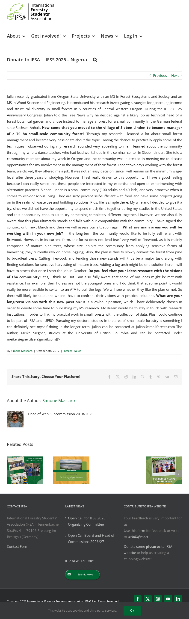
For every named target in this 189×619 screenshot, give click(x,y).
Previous (160, 75)
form (141, 530)
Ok (132, 610)
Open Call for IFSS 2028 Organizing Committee (87, 521)
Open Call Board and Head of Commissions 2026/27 (91, 538)
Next (175, 75)
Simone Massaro (21, 351)
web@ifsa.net (138, 536)
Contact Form (17, 546)
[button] (95, 59)
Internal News (72, 351)
